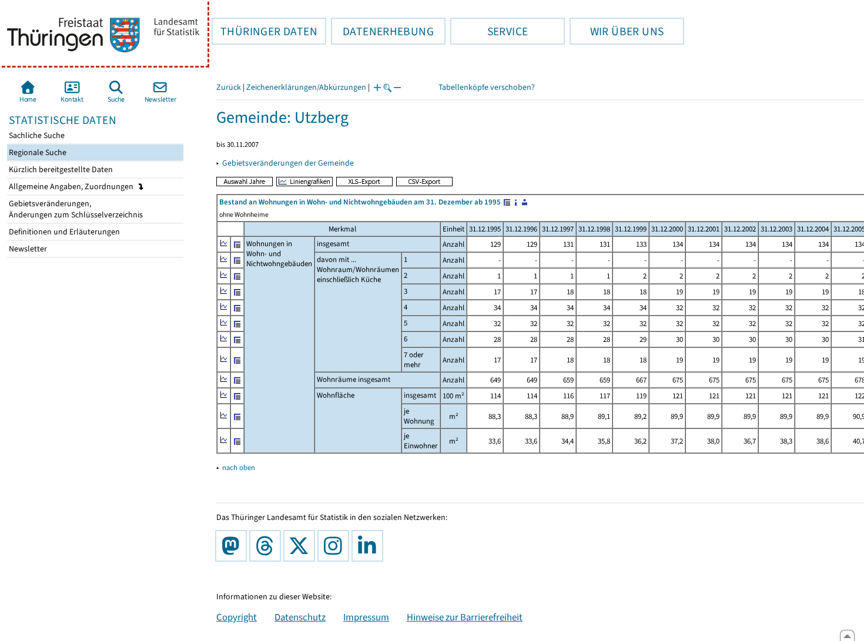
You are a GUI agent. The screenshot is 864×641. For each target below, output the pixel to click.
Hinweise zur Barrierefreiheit (465, 616)
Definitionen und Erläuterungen (63, 231)
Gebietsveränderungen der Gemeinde (288, 163)
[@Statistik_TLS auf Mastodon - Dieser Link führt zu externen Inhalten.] (233, 546)
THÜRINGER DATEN (264, 31)
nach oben (238, 467)
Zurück (228, 87)
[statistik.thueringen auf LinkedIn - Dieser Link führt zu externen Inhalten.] (370, 546)
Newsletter (27, 248)
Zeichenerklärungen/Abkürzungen (306, 87)
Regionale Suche (36, 152)
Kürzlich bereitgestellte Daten (60, 169)
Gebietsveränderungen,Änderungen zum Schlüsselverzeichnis (75, 209)
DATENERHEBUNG (382, 31)
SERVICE (489, 31)
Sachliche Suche (36, 135)
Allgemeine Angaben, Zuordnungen (72, 186)
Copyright (236, 616)
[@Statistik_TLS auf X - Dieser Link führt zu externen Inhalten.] (301, 546)
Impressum (366, 616)
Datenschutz (300, 616)
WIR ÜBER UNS (617, 31)
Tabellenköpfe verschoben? (486, 87)
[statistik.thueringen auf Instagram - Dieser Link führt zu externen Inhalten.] (336, 546)
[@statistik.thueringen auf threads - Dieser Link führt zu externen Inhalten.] (267, 546)
